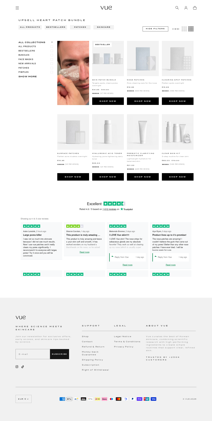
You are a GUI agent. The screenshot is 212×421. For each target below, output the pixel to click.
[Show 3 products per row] (184, 29)
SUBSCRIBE (59, 354)
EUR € (22, 399)
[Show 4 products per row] (191, 29)
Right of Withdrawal (95, 370)
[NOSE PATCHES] (143, 58)
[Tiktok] (22, 366)
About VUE (157, 325)
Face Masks (25, 59)
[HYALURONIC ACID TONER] (108, 132)
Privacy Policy (124, 347)
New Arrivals (27, 63)
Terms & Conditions (127, 341)
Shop (85, 336)
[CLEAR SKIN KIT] (178, 132)
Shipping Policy (92, 360)
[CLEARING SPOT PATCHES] (178, 58)
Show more (27, 76)
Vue (187, 399)
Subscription (90, 365)
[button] (98, 327)
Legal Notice (122, 336)
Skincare (104, 27)
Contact (87, 341)
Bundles (23, 55)
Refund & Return (93, 347)
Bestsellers (55, 27)
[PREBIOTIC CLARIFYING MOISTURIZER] (143, 132)
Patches (80, 27)
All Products (30, 27)
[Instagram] (17, 366)
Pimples (23, 72)
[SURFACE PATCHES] (73, 132)
